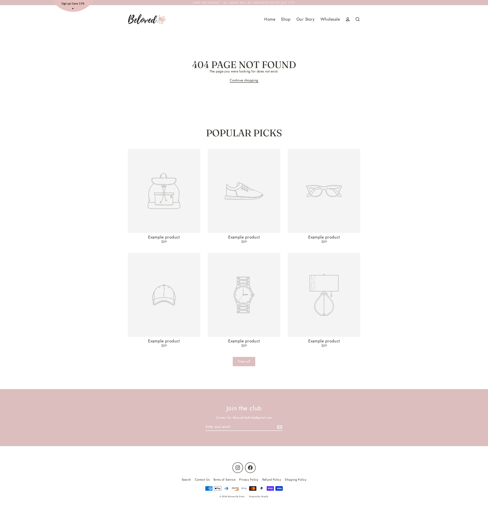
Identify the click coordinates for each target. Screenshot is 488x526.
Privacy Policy (248, 479)
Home (269, 19)
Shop (286, 19)
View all (244, 361)
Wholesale (330, 19)
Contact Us (202, 479)
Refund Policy (271, 479)
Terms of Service (224, 479)
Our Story (305, 19)
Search (186, 479)
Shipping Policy (295, 479)
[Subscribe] (279, 427)
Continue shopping (244, 80)
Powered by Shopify (258, 496)
